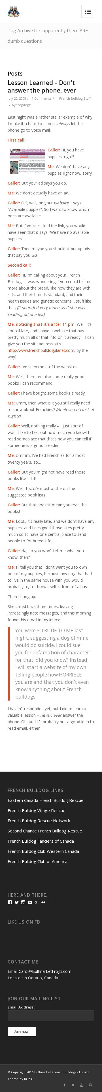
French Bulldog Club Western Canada (43, 851)
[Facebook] (64, 1085)
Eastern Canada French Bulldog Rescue (46, 800)
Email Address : (21, 1007)
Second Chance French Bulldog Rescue (45, 831)
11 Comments (40, 98)
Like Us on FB (24, 922)
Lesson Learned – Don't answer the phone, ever (42, 86)
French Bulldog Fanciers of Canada (41, 841)
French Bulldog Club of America (37, 861)
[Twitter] (73, 1085)
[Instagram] (90, 1085)
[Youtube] (81, 1085)
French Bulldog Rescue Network (39, 820)
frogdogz (23, 105)
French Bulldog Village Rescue (36, 810)
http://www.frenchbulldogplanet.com (41, 350)
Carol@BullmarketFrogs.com (45, 971)
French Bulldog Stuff (75, 98)
